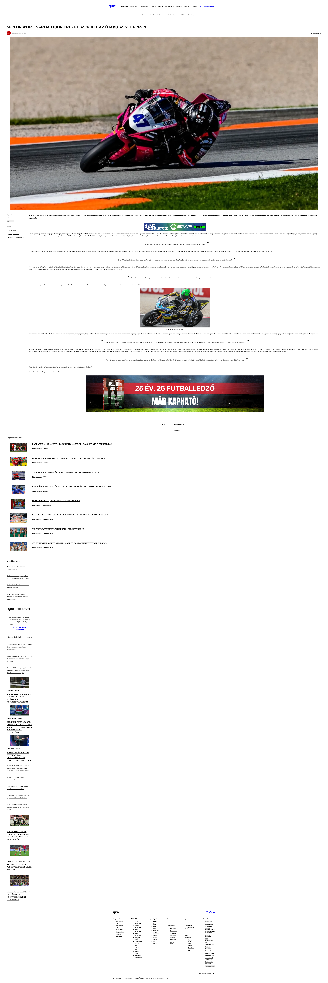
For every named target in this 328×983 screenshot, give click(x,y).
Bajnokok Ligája (137, 938)
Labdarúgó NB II (119, 926)
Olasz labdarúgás (138, 930)
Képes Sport (168, 14)
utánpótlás (10, 237)
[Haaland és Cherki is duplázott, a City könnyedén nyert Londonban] (19, 885)
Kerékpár (156, 930)
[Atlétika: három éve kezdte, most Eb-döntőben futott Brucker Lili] (18, 550)
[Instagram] (207, 912)
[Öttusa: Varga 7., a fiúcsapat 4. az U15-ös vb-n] (18, 508)
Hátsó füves (183, 14)
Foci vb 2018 (137, 944)
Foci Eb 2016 (137, 948)
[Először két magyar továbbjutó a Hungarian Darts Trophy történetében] (19, 745)
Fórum (190, 945)
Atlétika (155, 921)
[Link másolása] (8, 217)
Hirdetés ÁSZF (209, 953)
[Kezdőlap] (112, 6)
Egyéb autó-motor (190, 941)
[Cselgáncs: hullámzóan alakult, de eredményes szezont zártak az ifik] (18, 494)
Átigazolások (120, 932)
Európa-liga (138, 941)
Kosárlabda (173, 931)
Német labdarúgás (138, 934)
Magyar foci (116, 919)
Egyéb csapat (172, 942)
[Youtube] (214, 912)
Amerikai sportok (173, 936)
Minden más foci (11, 718)
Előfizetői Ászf (209, 955)
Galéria (186, 6)
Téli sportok (155, 942)
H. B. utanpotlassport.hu (19, 33)
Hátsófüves (119, 929)
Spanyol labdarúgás (138, 926)
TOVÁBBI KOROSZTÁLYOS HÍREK (175, 424)
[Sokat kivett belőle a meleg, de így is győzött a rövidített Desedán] (19, 687)
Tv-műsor (191, 948)
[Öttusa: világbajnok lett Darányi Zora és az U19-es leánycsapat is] (18, 465)
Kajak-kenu (155, 927)
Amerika (160, 6)
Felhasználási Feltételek (209, 962)
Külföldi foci (134, 919)
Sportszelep (188, 919)
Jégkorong (173, 933)
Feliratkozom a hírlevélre (19, 629)
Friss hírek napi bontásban (148, 14)
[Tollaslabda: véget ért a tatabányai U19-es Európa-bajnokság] (18, 480)
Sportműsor (160, 14)
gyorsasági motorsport (13, 234)
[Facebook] (210, 912)
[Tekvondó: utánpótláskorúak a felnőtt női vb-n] (18, 536)
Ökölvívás (156, 933)
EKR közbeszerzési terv (209, 940)
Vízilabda (173, 939)
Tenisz (155, 935)
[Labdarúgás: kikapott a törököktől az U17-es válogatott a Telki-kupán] (18, 451)
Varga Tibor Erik (12, 230)
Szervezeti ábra (209, 944)
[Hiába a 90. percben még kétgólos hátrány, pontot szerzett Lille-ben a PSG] (19, 855)
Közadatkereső (209, 950)
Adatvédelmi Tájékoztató (209, 958)
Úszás (154, 924)
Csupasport (175, 14)
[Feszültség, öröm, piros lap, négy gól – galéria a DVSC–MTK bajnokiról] (19, 825)
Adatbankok (124, 6)
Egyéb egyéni (10, 748)
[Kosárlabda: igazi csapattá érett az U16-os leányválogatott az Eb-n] (18, 522)
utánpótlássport (20, 237)
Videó (189, 950)
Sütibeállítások (210, 966)
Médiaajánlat (209, 924)
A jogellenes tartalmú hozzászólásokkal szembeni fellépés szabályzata (210, 929)
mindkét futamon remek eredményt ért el (246, 234)
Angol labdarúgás (138, 922)
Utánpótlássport (191, 14)
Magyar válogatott (119, 935)
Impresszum (208, 921)
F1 (166, 6)
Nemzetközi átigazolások (138, 956)
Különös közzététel (208, 947)
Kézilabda (173, 928)
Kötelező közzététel (208, 935)
